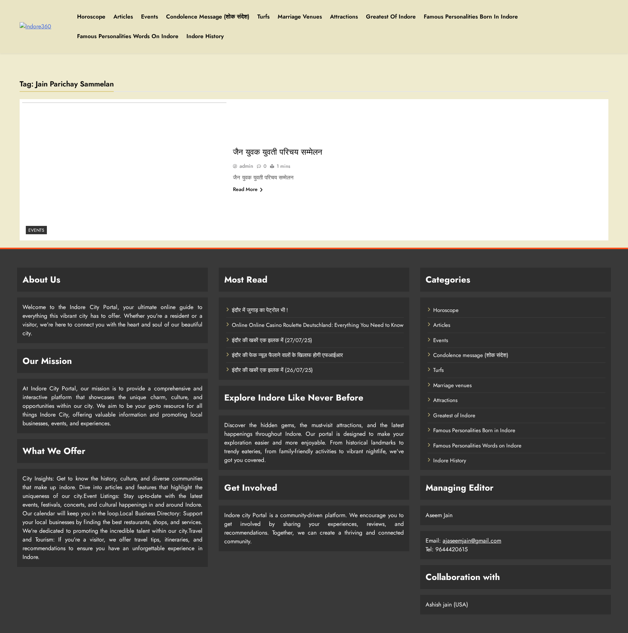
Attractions (344, 16)
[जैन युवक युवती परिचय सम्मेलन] (124, 170)
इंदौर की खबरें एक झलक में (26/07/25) (272, 370)
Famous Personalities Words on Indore (127, 36)
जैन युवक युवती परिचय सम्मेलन (277, 152)
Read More (245, 189)
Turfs (263, 16)
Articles (123, 16)
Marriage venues (300, 16)
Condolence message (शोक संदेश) (207, 16)
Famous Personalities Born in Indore (471, 16)
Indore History (205, 36)
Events (149, 16)
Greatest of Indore (391, 16)
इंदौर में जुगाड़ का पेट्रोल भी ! (260, 310)
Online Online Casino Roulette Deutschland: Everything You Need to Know (317, 325)
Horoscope (91, 16)
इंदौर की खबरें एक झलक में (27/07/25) (272, 340)
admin (246, 166)
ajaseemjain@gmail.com (472, 540)
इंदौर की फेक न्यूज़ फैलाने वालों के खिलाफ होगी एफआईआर (287, 355)
